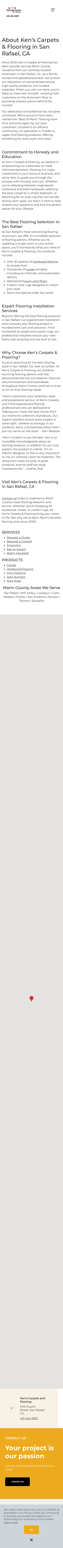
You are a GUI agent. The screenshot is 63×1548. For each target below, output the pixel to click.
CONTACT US (17, 1481)
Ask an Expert (16, 549)
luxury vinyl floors (35, 281)
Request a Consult (19, 541)
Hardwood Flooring (20, 569)
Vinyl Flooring (16, 573)
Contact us (9, 498)
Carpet (11, 565)
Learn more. (11, 1522)
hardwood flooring (45, 261)
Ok (31, 1530)
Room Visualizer (18, 553)
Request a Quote (18, 537)
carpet (30, 269)
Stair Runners (16, 577)
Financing (13, 545)
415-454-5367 (12, 16)
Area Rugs (14, 581)
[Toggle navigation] (53, 9)
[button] (31, 999)
